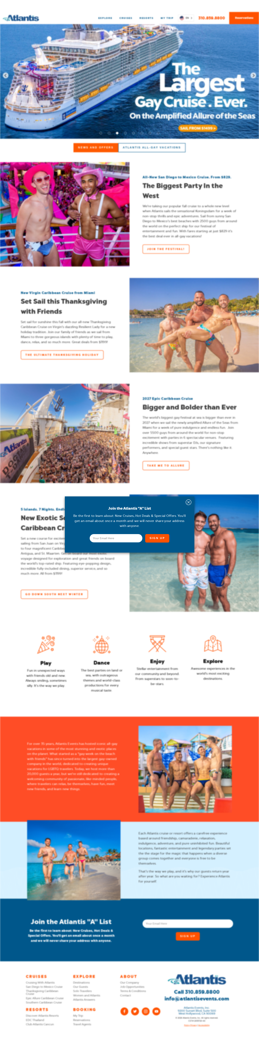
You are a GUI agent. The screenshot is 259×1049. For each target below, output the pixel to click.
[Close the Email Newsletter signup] (188, 502)
